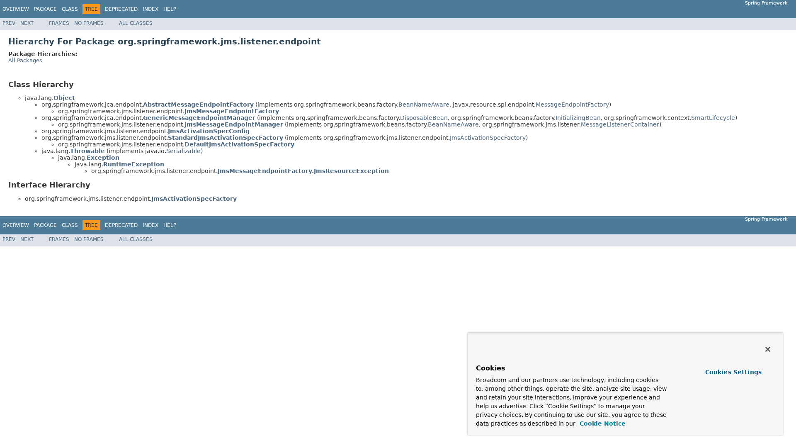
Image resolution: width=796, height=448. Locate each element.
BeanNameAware (423, 104)
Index (150, 9)
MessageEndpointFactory (572, 104)
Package (45, 9)
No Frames (89, 23)
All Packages (25, 60)
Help (169, 9)
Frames (59, 23)
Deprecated (121, 9)
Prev (8, 23)
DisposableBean (424, 117)
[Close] (768, 349)
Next (27, 23)
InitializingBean (578, 117)
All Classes (136, 23)
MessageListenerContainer (620, 124)
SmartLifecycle (713, 117)
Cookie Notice (602, 423)
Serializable (183, 151)
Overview (15, 9)
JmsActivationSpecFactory (488, 137)
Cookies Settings (733, 372)
